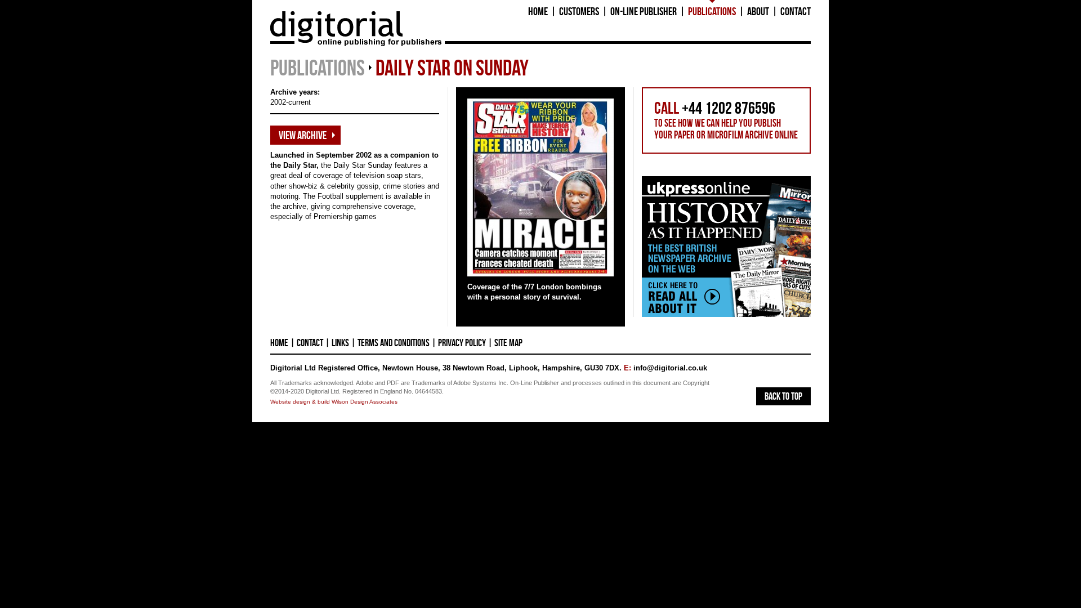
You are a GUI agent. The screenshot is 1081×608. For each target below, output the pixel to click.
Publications (712, 11)
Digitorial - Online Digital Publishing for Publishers (336, 28)
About (758, 11)
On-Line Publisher (643, 11)
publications (317, 67)
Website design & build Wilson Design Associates (333, 402)
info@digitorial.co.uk (670, 368)
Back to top (783, 396)
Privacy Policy (462, 342)
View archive (303, 135)
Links (340, 342)
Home (538, 11)
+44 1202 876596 (728, 108)
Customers (579, 11)
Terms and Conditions (394, 342)
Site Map (508, 342)
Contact (795, 11)
